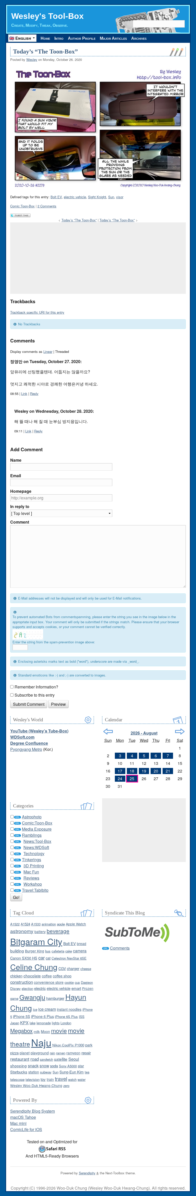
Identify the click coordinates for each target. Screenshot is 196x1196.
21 (168, 771)
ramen (60, 1053)
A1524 (25, 924)
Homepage (20, 491)
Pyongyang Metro (26, 749)
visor (119, 196)
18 (132, 771)
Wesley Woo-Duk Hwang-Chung (36, 1085)
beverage (58, 931)
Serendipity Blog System (32, 1111)
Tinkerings (31, 859)
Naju (41, 1042)
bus (48, 951)
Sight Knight (97, 196)
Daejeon (87, 982)
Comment (19, 522)
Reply (34, 393)
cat (48, 958)
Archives (138, 38)
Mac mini (18, 1123)
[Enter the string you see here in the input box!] (28, 634)
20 (156, 771)
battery (40, 931)
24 (120, 778)
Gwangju (32, 997)
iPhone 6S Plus (66, 1016)
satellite (60, 1059)
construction (21, 982)
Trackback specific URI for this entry (37, 312)
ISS (81, 1016)
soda (54, 1065)
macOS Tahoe (23, 1117)
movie (59, 1030)
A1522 (15, 924)
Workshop (32, 884)
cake (68, 951)
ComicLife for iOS (26, 1129)
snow (44, 1065)
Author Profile (81, 38)
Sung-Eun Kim (71, 1071)
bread (81, 943)
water (81, 1079)
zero (66, 1085)
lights (55, 1022)
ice (35, 1009)
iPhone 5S (21, 1016)
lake (32, 1022)
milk (37, 1031)
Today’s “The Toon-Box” (45, 51)
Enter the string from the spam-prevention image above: (54, 642)
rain (52, 1053)
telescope (17, 1079)
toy (43, 1079)
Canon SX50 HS (23, 958)
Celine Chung (33, 966)
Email (15, 476)
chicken (16, 975)
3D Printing (33, 866)
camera (80, 950)
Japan (14, 1022)
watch (72, 1079)
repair (86, 1052)
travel (61, 1078)
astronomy (21, 930)
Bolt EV (56, 196)
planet (25, 1052)
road (34, 1059)
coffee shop (62, 975)
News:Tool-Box (37, 841)
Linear (47, 351)
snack (33, 1065)
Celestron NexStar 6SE (69, 958)
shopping (18, 1065)
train (50, 1079)
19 (144, 771)
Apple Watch (76, 923)
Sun (111, 196)
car (41, 957)
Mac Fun (31, 872)
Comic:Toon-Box (22, 206)
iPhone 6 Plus (42, 1016)
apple (61, 924)
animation (49, 924)
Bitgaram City (36, 941)
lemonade (43, 1022)
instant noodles (69, 1009)
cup (77, 982)
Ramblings (32, 835)
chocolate (32, 975)
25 (132, 778)
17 (120, 771)
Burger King (34, 950)
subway (46, 1072)
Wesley (31, 59)
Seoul (73, 1059)
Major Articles (113, 38)
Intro (59, 38)
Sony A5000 (68, 1066)
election (27, 988)
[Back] (108, 731)
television (33, 1079)
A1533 (36, 924)
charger (73, 968)
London (65, 1022)
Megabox (21, 1030)
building (17, 950)
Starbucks (18, 1071)
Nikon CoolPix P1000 (68, 1045)
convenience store (49, 982)
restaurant (19, 1059)
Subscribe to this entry (35, 695)
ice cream (47, 1009)
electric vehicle (75, 196)
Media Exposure (37, 829)
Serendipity (87, 1173)
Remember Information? (36, 687)
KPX (24, 1022)
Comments (120, 948)
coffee (47, 975)
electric (40, 988)
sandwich (46, 1059)
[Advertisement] (98, 258)
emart (76, 988)
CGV (62, 968)
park (88, 1044)
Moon (45, 1031)
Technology (33, 853)
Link (24, 393)
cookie (69, 982)
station (33, 1071)
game (14, 998)
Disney (15, 988)
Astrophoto (32, 817)
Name (15, 460)
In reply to (19, 506)
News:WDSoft (36, 847)
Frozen (87, 988)
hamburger (55, 998)
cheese (85, 968)
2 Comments (47, 206)
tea (87, 1072)
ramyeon (73, 1052)
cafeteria (58, 951)
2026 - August (144, 733)
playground (40, 1052)
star (81, 1065)
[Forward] (180, 731)
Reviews (31, 878)
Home (45, 38)
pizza (14, 1052)
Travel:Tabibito (35, 890)
